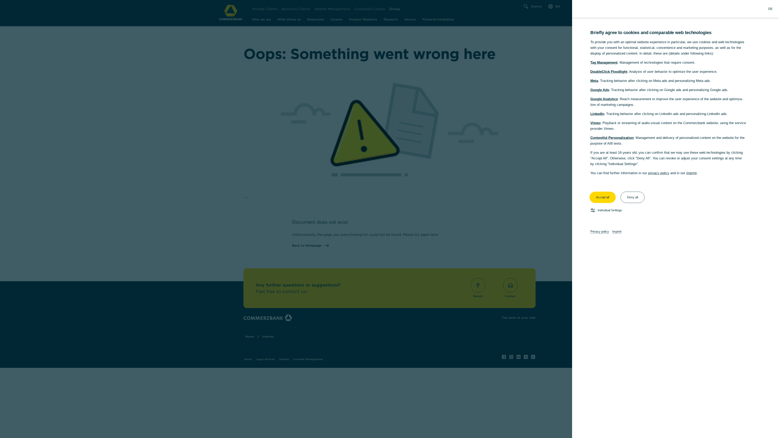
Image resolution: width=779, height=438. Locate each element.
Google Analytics (604, 99)
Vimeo (595, 123)
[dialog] (389, 219)
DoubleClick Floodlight (608, 72)
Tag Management (604, 62)
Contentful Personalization (612, 138)
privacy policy (658, 173)
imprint (691, 173)
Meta (594, 81)
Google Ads (599, 90)
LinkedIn (597, 114)
